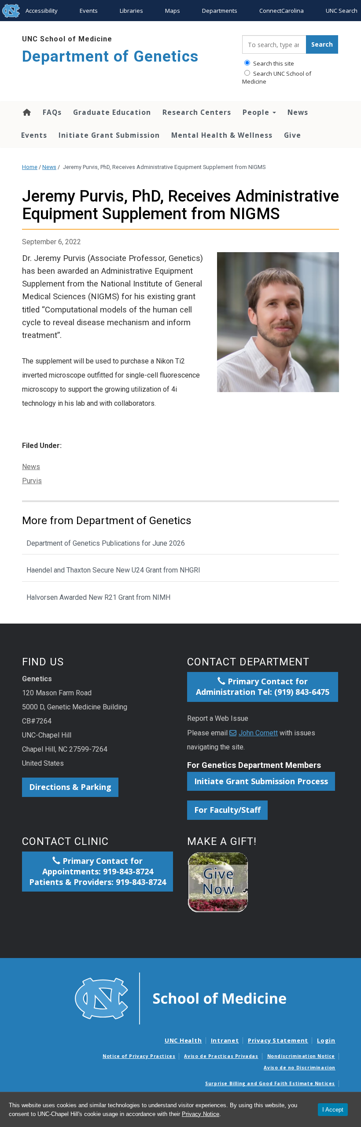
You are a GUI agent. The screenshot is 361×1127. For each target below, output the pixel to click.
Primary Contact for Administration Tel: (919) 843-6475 (262, 686)
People (257, 112)
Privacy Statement (278, 1040)
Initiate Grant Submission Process (261, 781)
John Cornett (258, 733)
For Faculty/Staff (227, 809)
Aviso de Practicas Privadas (221, 1056)
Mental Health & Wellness (222, 135)
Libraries (131, 11)
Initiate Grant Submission (109, 135)
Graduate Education (112, 112)
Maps (172, 11)
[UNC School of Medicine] (180, 998)
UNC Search (341, 11)
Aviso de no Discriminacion (299, 1068)
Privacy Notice (200, 1114)
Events (89, 11)
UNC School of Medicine (67, 39)
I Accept (332, 1109)
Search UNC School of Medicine (276, 77)
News (297, 112)
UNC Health (183, 1040)
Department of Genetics (110, 57)
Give (292, 135)
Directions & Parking (70, 787)
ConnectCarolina (281, 11)
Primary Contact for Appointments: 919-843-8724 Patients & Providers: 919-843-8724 (97, 871)
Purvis (32, 481)
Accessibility (42, 11)
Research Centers (196, 112)
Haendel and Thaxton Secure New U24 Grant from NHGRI (113, 570)
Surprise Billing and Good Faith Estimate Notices (270, 1083)
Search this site (273, 63)
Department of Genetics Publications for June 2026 (105, 543)
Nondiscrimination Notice (301, 1056)
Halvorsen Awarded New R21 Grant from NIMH (98, 597)
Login (326, 1040)
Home (26, 112)
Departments (219, 11)
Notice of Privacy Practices (139, 1056)
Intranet (225, 1040)
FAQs (52, 112)
